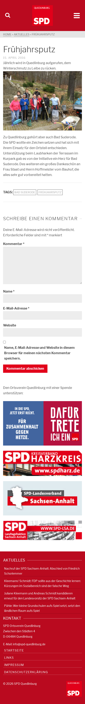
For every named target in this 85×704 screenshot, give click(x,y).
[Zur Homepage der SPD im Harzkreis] (42, 463)
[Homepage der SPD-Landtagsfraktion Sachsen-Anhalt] (42, 530)
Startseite (14, 650)
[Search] (7, 15)
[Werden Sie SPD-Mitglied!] (42, 423)
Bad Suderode (24, 192)
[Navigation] (77, 15)
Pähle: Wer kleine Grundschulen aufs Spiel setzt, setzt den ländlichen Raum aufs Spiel (42, 608)
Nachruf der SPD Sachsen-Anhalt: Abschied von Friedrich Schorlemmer (42, 571)
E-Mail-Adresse (16, 308)
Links (9, 657)
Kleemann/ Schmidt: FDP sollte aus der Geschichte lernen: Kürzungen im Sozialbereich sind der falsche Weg (42, 583)
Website (9, 325)
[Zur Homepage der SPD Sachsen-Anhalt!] (42, 498)
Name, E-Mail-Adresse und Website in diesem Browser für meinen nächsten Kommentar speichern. (39, 353)
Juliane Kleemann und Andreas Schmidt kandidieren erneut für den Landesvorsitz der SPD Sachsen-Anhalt (39, 596)
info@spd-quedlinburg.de (29, 644)
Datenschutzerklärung (26, 672)
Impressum (14, 665)
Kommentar (13, 244)
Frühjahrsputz (50, 192)
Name (8, 291)
